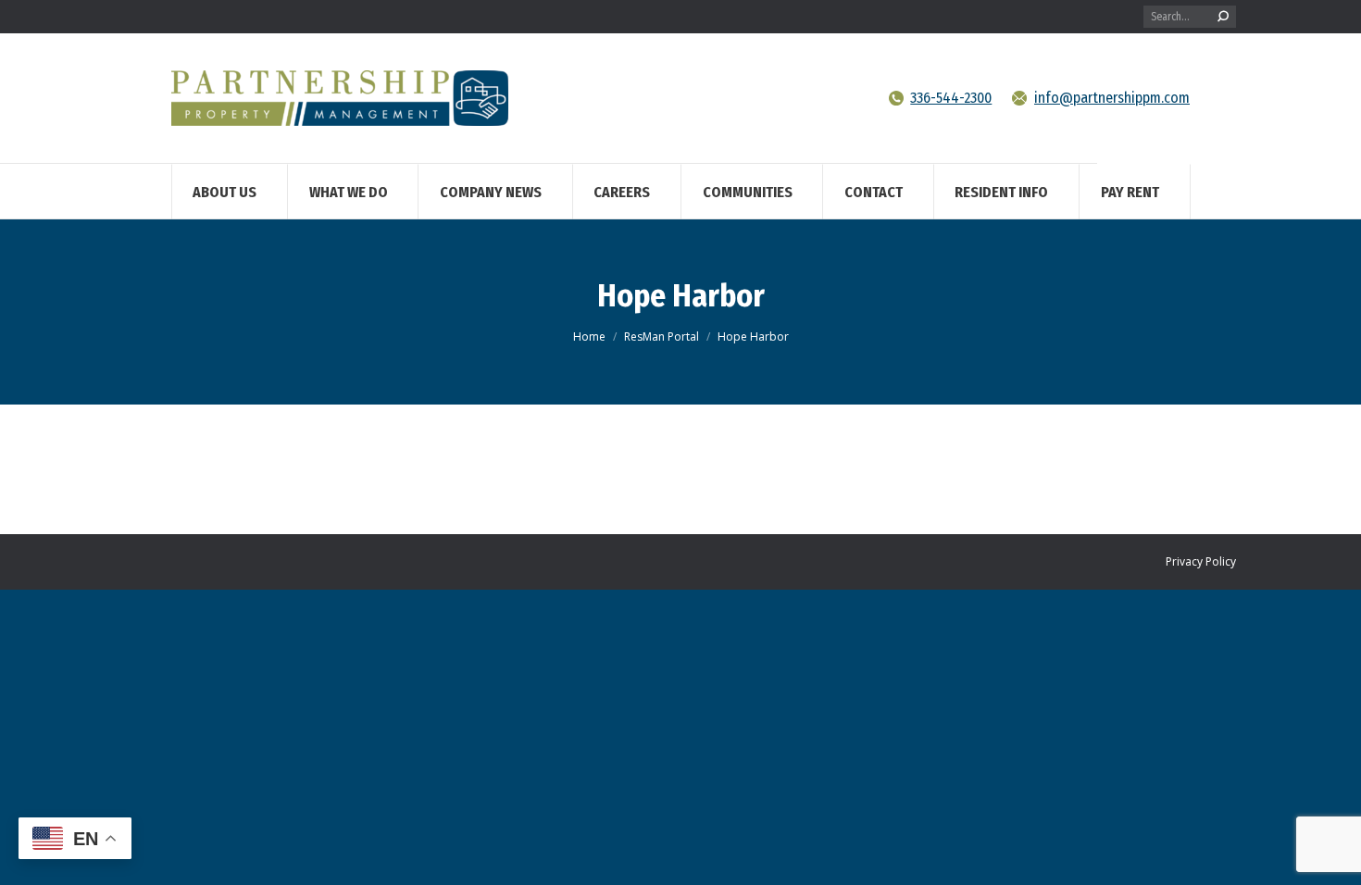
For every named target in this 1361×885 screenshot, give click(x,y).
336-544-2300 (951, 97)
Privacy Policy (1201, 561)
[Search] (1223, 17)
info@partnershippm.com (1112, 97)
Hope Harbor (681, 296)
